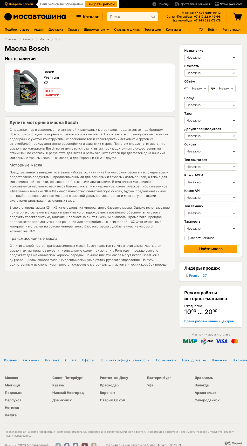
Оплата (73, 29)
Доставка (55, 29)
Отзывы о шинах (127, 29)
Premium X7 (198, 275)
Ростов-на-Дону (114, 378)
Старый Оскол (112, 400)
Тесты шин (152, 29)
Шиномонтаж (94, 29)
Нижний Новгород (68, 393)
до (213, 88)
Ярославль (204, 378)
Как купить (30, 360)
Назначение (193, 50)
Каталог (90, 16)
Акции (39, 29)
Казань (58, 385)
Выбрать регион (101, 4)
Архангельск (205, 393)
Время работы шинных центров (209, 321)
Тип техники (194, 206)
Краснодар (109, 385)
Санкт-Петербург (67, 378)
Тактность (192, 221)
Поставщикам (165, 360)
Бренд (189, 98)
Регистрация (232, 29)
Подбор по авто (17, 29)
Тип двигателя (195, 160)
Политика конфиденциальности (124, 360)
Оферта (88, 360)
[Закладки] (201, 29)
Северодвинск (207, 400)
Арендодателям (194, 360)
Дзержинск (62, 400)
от (186, 88)
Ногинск (12, 407)
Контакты (173, 29)
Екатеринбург (159, 378)
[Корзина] (238, 16)
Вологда (202, 385)
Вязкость (191, 66)
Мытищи (12, 385)
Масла (44, 39)
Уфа (150, 385)
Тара (188, 113)
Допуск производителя (202, 129)
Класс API (192, 190)
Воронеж (107, 393)
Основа (190, 144)
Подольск (13, 393)
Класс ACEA (193, 175)
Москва (11, 378)
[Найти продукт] (153, 16)
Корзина (10, 360)
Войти (213, 29)
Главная (11, 39)
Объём (189, 81)
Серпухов (13, 400)
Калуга (11, 415)
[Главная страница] (35, 17)
